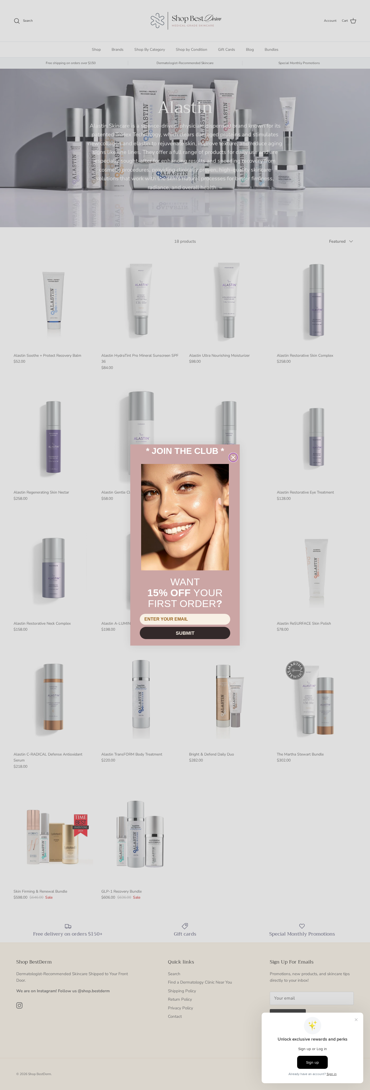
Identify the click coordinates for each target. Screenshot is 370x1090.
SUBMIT (185, 633)
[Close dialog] (233, 457)
